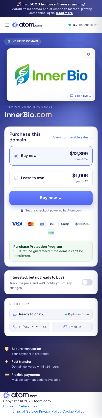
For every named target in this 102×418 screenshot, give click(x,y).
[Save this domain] (88, 54)
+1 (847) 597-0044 (32, 327)
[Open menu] (6, 24)
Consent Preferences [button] (20, 406)
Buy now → (51, 197)
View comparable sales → (73, 137)
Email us (75, 327)
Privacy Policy (50, 411)
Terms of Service (24, 411)
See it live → (83, 95)
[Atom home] (27, 25)
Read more (64, 13)
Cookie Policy (73, 411)
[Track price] (87, 282)
